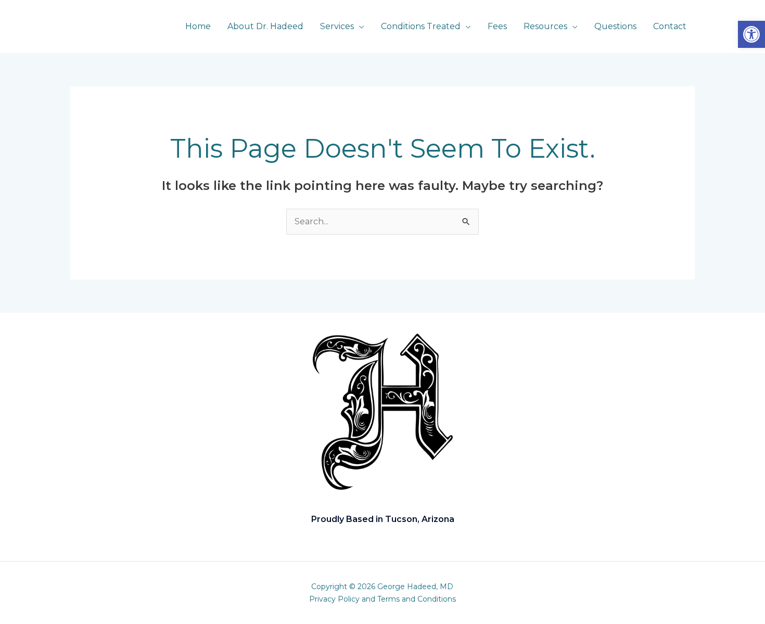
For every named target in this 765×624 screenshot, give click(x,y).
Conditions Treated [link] (421, 26)
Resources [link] (545, 26)
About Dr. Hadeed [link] (265, 26)
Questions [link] (615, 26)
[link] (751, 34)
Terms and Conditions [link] (416, 599)
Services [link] (337, 26)
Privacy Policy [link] (334, 599)
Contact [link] (669, 26)
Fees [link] (497, 26)
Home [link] (198, 26)
